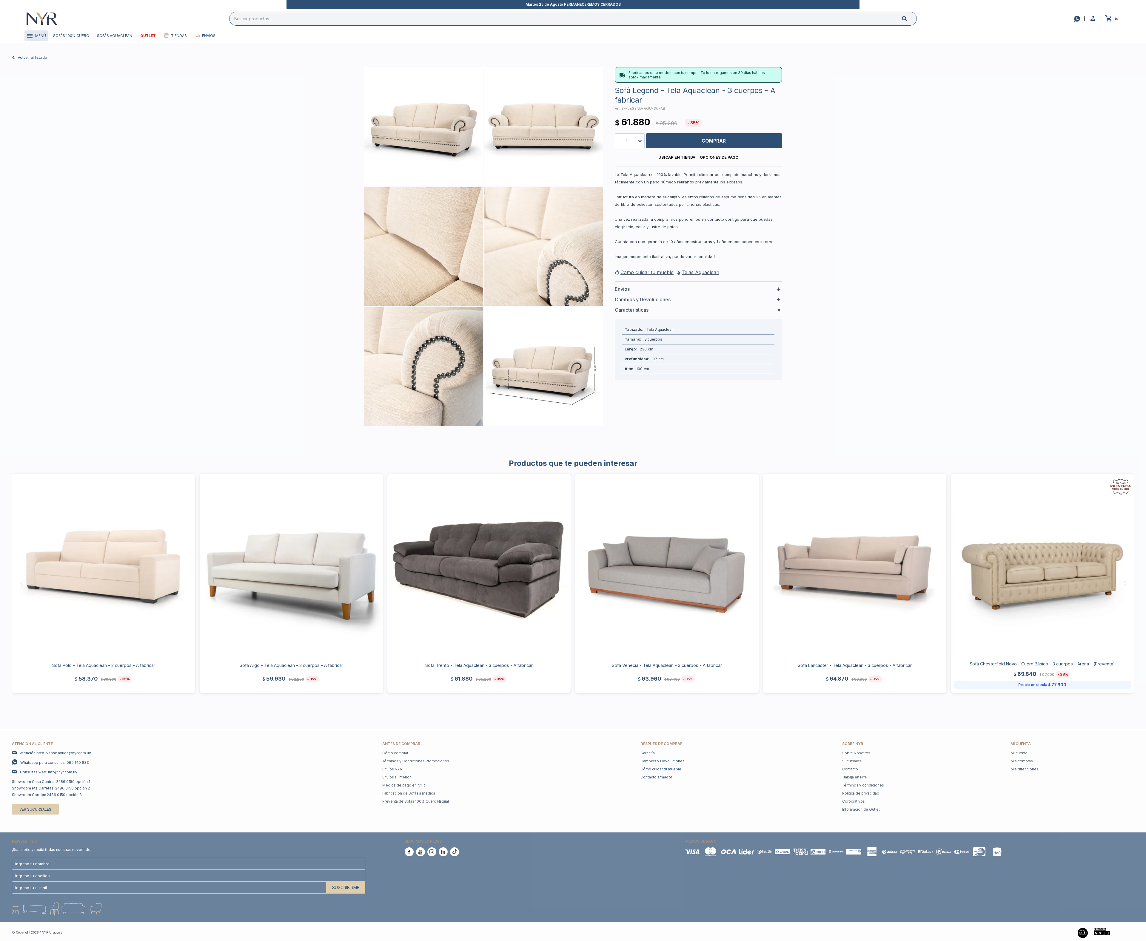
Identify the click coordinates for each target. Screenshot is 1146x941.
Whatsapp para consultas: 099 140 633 (54, 762)
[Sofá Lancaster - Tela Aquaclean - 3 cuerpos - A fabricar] (854, 565)
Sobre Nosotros (856, 753)
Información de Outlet (861, 809)
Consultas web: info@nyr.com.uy (48, 772)
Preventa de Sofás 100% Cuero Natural (415, 801)
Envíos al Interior (396, 777)
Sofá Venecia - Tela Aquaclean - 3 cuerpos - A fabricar (667, 665)
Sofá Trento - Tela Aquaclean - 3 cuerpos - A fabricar (479, 665)
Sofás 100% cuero (71, 35)
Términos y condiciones (863, 785)
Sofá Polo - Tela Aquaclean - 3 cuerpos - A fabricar (103, 665)
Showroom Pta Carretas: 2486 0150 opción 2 (51, 788)
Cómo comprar (395, 753)
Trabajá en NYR (855, 777)
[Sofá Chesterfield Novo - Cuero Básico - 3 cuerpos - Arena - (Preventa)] (1042, 565)
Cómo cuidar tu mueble (660, 769)
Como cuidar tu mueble (647, 272)
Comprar (714, 141)
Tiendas (179, 35)
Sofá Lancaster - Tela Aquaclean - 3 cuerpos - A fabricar (855, 665)
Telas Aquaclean (700, 272)
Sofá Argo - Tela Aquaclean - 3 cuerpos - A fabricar (291, 665)
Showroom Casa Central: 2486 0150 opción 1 (51, 781)
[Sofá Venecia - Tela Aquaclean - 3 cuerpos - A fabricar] (666, 565)
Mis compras (1022, 761)
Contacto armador (656, 777)
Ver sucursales (35, 809)
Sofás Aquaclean (114, 35)
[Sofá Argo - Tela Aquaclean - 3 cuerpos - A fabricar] (291, 565)
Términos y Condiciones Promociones (415, 761)
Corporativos (853, 801)
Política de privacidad (860, 793)
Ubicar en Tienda (676, 157)
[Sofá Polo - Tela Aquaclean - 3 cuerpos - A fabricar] (103, 565)
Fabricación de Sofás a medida (408, 793)
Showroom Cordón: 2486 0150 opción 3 (47, 794)
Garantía (647, 753)
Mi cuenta (1019, 753)
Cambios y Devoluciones (662, 761)
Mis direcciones (1025, 769)
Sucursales (851, 761)
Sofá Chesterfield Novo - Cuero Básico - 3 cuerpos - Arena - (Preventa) (1042, 663)
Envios (208, 35)
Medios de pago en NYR (403, 785)
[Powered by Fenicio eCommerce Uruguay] (1125, 932)
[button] (909, 18)
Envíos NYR (392, 769)
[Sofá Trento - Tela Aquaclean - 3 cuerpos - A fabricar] (479, 565)
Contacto (850, 769)
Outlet (148, 35)
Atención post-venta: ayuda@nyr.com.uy (55, 753)
